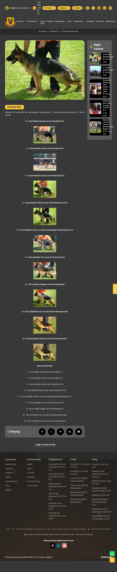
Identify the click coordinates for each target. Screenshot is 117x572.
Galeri (8, 477)
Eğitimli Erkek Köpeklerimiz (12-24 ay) (57, 486)
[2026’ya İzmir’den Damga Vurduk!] (95, 108)
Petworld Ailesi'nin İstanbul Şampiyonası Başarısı (108, 124)
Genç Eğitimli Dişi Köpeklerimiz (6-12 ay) (57, 477)
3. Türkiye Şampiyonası (108, 69)
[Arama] (82, 8)
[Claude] (64, 545)
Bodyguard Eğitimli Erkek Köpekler (78, 493)
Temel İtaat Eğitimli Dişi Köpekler (79, 486)
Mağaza (63, 8)
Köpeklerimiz (59, 21)
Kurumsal (20, 21)
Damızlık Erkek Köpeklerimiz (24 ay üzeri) (57, 506)
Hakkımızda (10, 464)
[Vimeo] (110, 8)
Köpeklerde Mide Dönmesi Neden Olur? (101, 489)
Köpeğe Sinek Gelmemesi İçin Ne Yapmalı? (100, 474)
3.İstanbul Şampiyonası (108, 55)
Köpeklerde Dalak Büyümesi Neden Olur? (100, 502)
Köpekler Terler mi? (101, 495)
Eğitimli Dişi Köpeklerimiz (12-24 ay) (57, 496)
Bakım (30, 468)
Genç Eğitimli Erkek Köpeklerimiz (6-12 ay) (57, 467)
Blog (7, 485)
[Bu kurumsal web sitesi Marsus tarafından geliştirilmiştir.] (106, 557)
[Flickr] (104, 8)
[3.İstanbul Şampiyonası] (95, 58)
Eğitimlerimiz (110, 21)
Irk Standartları (34, 481)
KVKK (8, 529)
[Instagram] (99, 8)
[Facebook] (87, 8)
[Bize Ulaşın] (112, 559)
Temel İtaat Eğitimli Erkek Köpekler (79, 479)
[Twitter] (93, 8)
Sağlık (29, 464)
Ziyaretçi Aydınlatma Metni (101, 529)
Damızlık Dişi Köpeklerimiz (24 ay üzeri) (57, 516)
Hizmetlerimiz (32, 21)
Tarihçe (30, 472)
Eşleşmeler (90, 21)
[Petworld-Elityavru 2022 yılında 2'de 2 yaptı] (95, 88)
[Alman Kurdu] (10, 22)
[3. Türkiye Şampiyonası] (95, 71)
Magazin (9, 472)
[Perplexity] (58, 545)
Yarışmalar (100, 21)
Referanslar (78, 21)
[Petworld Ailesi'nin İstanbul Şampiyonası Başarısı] (95, 127)
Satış (69, 21)
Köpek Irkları (42, 22)
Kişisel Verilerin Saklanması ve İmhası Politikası (69, 529)
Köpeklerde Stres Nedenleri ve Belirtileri (101, 510)
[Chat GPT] (52, 545)
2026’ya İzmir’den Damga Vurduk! (107, 104)
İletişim (77, 8)
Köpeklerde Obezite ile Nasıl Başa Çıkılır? (101, 517)
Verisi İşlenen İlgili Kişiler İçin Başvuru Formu (31, 529)
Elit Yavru (48, 8)
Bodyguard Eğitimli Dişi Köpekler (78, 500)
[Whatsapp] (112, 553)
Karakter (31, 477)
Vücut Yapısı (32, 485)
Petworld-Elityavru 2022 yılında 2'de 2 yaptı (107, 86)
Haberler (50, 21)
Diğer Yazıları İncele (45, 444)
